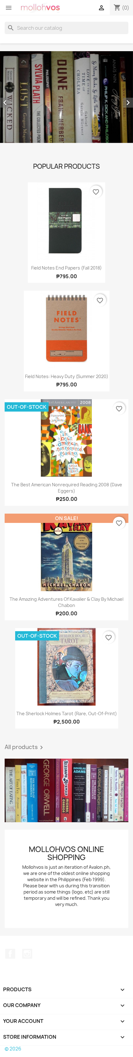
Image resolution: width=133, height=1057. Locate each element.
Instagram (27, 954)
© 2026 (13, 1049)
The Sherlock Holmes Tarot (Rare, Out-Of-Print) (66, 713)
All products (25, 747)
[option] (66, 97)
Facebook (10, 954)
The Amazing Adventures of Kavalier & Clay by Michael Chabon (66, 602)
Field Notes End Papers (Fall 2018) (66, 268)
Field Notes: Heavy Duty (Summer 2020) (66, 376)
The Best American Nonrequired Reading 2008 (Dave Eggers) (66, 488)
